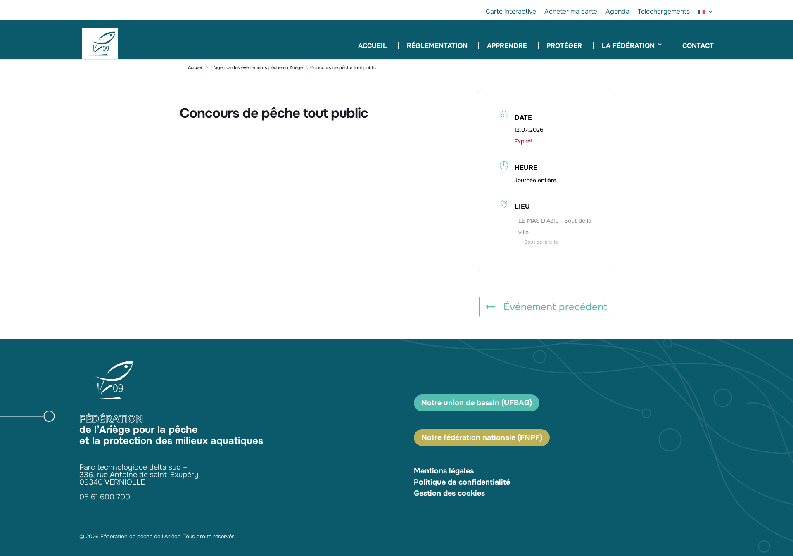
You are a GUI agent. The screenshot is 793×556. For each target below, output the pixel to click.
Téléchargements (664, 12)
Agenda (617, 12)
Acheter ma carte (570, 12)
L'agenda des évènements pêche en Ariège (257, 67)
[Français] (706, 14)
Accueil (372, 46)
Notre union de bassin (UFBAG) (476, 402)
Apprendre (507, 45)
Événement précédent (555, 307)
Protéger (564, 45)
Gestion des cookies (449, 493)
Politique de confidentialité (462, 482)
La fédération (628, 45)
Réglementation (437, 45)
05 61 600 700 (104, 496)
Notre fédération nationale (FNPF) (481, 437)
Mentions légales (444, 470)
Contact (698, 45)
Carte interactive (511, 12)
